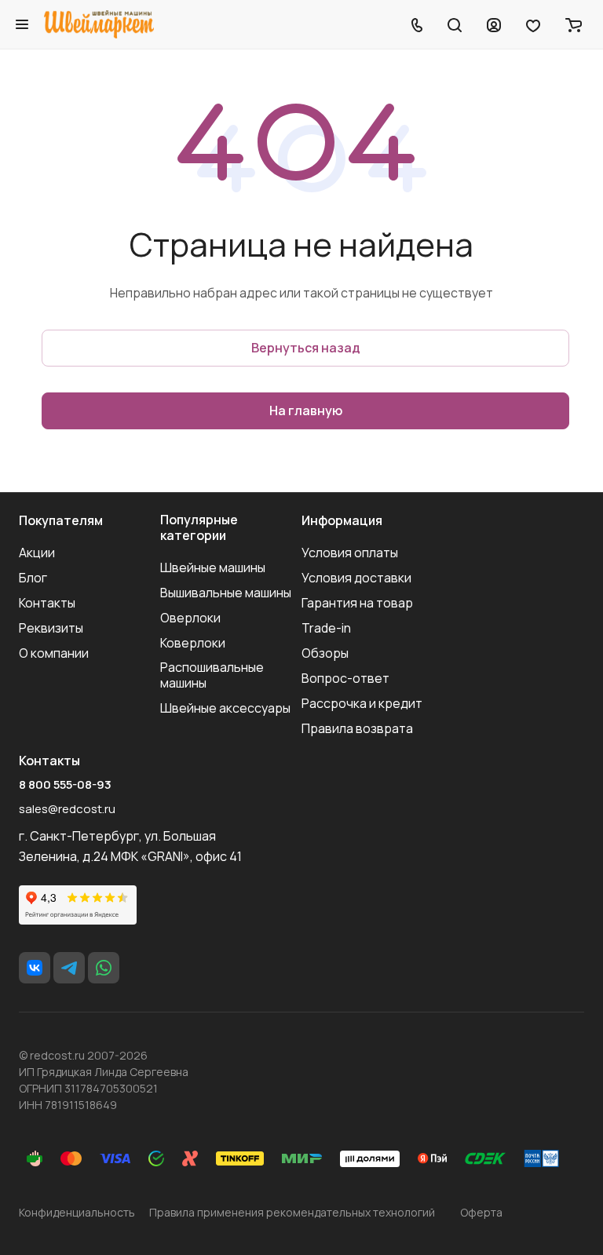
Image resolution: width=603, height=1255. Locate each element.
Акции (37, 552)
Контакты (47, 602)
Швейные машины (212, 567)
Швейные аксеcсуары (225, 708)
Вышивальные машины (225, 592)
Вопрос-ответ (345, 678)
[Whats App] (103, 967)
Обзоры (325, 653)
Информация (342, 520)
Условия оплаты (350, 552)
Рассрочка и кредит (362, 703)
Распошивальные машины (212, 675)
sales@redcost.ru (67, 809)
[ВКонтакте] (34, 967)
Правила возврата (357, 728)
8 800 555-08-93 (65, 785)
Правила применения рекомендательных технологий (292, 1212)
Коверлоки (192, 642)
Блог (33, 577)
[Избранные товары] (533, 24)
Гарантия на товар (357, 602)
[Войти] (494, 24)
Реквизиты (51, 628)
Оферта (481, 1212)
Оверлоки (190, 617)
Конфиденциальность (77, 1212)
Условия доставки (356, 577)
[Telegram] (69, 967)
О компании (54, 653)
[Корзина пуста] (573, 24)
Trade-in (326, 628)
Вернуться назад (305, 347)
